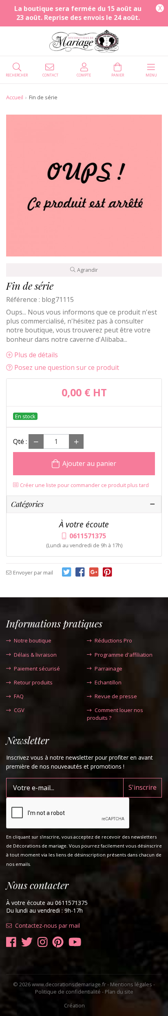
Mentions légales (131, 984)
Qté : (20, 441)
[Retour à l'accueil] (84, 41)
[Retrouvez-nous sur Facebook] (11, 942)
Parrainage (108, 668)
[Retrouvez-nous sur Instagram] (43, 942)
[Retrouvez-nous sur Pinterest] (58, 942)
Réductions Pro (113, 640)
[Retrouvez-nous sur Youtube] (75, 942)
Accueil (14, 97)
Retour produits (33, 682)
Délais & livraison (35, 654)
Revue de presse (116, 696)
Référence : (23, 299)
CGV (19, 710)
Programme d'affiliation (124, 654)
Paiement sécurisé (37, 668)
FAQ (19, 696)
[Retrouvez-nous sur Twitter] (27, 942)
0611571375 (87, 535)
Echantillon (108, 682)
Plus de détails (36, 354)
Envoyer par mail (33, 572)
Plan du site (119, 991)
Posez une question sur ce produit (66, 367)
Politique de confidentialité (68, 991)
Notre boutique (32, 640)
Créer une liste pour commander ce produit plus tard (84, 485)
